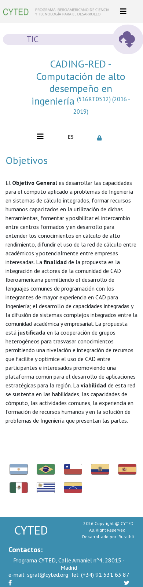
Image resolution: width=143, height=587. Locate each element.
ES (71, 137)
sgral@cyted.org (38, 574)
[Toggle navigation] (123, 11)
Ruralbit (126, 536)
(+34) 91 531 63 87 (99, 574)
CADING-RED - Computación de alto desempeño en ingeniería (81, 87)
